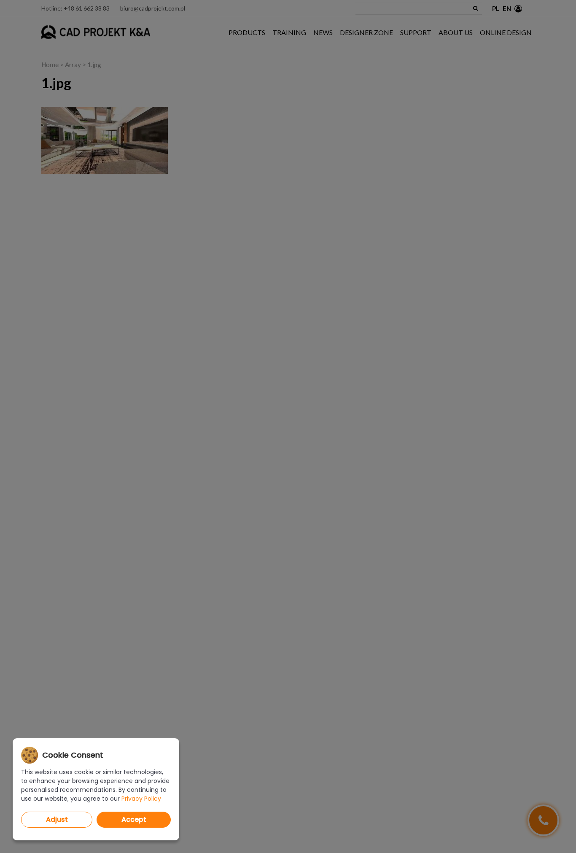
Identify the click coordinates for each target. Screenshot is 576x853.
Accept (133, 819)
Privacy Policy (141, 798)
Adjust (57, 819)
